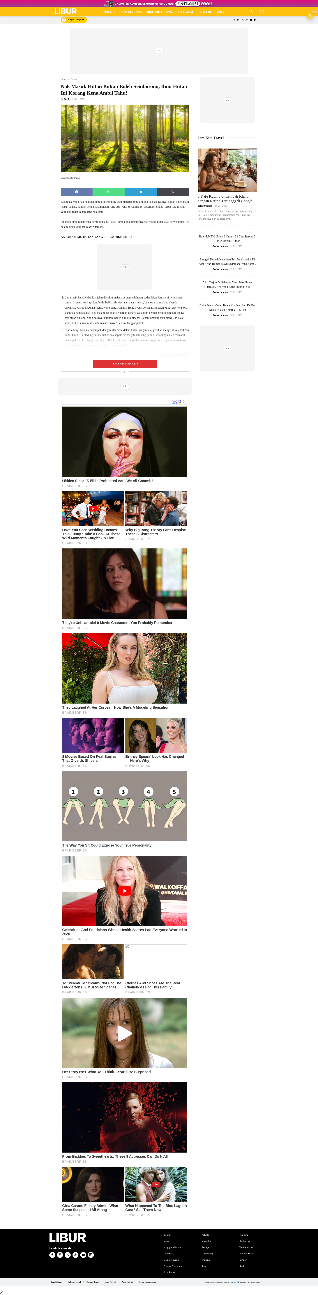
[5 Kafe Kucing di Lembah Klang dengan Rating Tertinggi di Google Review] (227, 170)
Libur (63, 79)
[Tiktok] (247, 20)
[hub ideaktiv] (262, 10)
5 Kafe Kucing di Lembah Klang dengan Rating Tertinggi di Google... (226, 198)
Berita (74, 79)
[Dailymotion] (255, 20)
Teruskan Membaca (124, 363)
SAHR (66, 99)
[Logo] (65, 11)
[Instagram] (238, 20)
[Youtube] (251, 20)
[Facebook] (234, 20)
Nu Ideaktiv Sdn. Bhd (228, 1282)
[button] (251, 11)
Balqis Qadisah (205, 205)
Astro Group (255, 1282)
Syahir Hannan (220, 246)
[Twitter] (243, 20)
